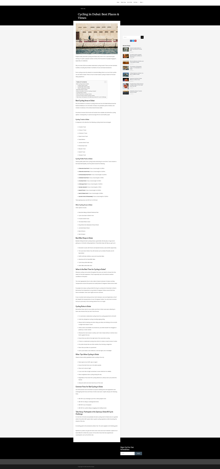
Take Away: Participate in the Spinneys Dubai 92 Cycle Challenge (91, 97)
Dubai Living (123, 2)
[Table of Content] (105, 82)
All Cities (135, 2)
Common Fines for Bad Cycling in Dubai (85, 95)
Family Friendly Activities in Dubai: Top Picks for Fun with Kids (136, 49)
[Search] (142, 37)
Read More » (132, 58)
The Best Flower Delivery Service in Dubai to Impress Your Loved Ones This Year (136, 85)
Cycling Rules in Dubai (81, 92)
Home (118, 2)
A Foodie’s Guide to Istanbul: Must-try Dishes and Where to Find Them (136, 56)
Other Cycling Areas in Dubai (84, 88)
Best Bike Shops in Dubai (81, 89)
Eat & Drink (129, 2)
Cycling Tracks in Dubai (82, 85)
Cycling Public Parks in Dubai (84, 86)
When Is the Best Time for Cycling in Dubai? (86, 91)
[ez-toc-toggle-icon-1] (104, 82)
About (141, 2)
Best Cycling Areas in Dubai (82, 84)
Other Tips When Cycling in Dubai (84, 94)
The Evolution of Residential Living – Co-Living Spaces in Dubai (136, 67)
